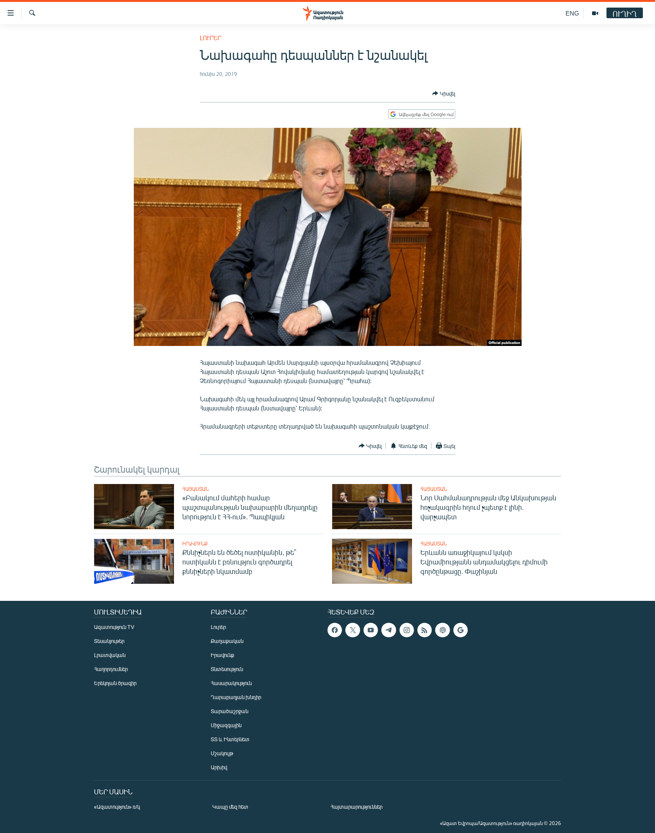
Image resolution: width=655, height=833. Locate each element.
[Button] (443, 93)
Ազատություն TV (114, 627)
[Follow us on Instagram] (407, 630)
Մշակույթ (222, 753)
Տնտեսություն (227, 669)
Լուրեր (210, 37)
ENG (572, 13)
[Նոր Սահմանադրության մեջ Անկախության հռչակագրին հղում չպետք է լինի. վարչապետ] (372, 506)
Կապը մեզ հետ (230, 806)
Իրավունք (195, 544)
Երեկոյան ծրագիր (115, 683)
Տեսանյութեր (109, 641)
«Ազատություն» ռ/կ (117, 806)
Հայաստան (195, 489)
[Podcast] (442, 630)
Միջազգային (226, 725)
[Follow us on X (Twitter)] (352, 630)
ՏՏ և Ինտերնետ (230, 739)
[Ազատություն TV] (595, 13)
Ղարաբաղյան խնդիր (236, 697)
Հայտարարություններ (356, 806)
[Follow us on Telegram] (388, 630)
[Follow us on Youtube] (371, 630)
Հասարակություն (231, 683)
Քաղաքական (227, 641)
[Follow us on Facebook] (335, 630)
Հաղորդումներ (111, 669)
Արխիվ (219, 767)
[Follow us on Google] (460, 630)
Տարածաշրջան (229, 711)
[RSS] (424, 630)
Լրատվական (109, 655)
